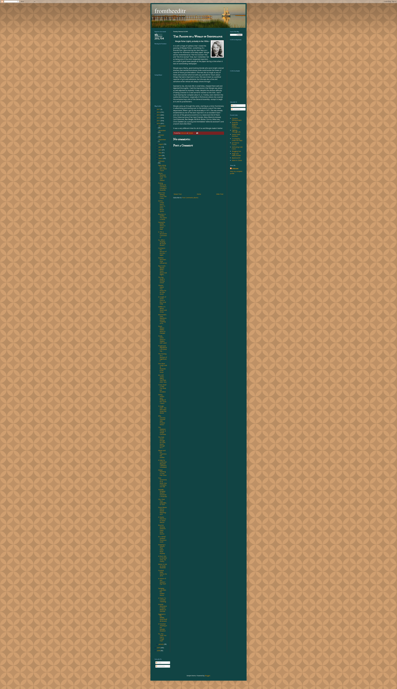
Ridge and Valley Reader (236, 154)
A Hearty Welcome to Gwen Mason (162, 519)
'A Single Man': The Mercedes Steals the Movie (162, 409)
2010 (159, 123)
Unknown (235, 169)
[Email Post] (197, 133)
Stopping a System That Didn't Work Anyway (161, 549)
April (160, 155)
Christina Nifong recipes (237, 119)
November (162, 130)
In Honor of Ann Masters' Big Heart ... (162, 582)
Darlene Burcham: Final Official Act (162, 260)
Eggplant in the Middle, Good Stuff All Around (162, 617)
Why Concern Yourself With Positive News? (161, 420)
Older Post (219, 194)
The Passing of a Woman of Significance (162, 357)
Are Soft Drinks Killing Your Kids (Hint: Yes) (162, 378)
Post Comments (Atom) (190, 198)
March (161, 158)
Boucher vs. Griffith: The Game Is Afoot (162, 216)
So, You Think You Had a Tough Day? (162, 637)
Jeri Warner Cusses (235, 144)
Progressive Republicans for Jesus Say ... (162, 348)
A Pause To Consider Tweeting (162, 600)
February (161, 161)
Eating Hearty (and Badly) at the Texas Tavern (162, 399)
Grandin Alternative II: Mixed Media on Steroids (162, 607)
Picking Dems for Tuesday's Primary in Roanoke (162, 186)
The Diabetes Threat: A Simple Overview (162, 430)
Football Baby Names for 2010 (162, 573)
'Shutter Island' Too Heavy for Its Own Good (162, 289)
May (160, 153)
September (162, 140)
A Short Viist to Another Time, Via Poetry (162, 558)
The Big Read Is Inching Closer (161, 279)
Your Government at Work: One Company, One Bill (162, 482)
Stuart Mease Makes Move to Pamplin (161, 329)
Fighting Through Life (236, 131)
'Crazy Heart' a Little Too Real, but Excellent (162, 388)
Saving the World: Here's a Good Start (161, 225)
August (161, 144)
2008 (159, 651)
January (161, 644)
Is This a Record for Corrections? (162, 234)
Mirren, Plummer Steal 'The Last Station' (162, 176)
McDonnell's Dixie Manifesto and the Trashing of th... (162, 319)
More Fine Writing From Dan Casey (162, 195)
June (160, 150)
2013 (159, 115)
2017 (159, 109)
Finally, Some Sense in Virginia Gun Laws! (162, 339)
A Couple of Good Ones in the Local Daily (162, 300)
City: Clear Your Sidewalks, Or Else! (162, 501)
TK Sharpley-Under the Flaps (237, 139)
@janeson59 (236, 158)
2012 (159, 118)
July (160, 147)
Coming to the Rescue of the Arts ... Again (162, 251)
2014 (159, 112)
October (161, 135)
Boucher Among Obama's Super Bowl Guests (162, 529)
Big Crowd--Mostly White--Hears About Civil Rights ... (162, 270)
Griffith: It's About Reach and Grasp (162, 309)
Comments (236, 109)
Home (199, 194)
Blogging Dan (236, 151)
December (162, 126)
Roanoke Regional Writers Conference (236, 125)
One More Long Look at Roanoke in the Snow (162, 368)
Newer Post (178, 194)
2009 (159, 648)
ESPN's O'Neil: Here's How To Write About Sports (161, 206)
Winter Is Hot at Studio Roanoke (162, 566)
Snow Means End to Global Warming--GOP (162, 510)
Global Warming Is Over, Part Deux (162, 472)
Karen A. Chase (237, 160)
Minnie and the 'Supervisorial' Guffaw (162, 453)
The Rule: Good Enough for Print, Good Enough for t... (162, 442)
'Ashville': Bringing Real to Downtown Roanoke (162, 493)
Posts (235, 106)
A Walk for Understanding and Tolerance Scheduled (162, 463)
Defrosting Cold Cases (237, 148)
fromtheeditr (170, 10)
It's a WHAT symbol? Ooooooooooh (162, 539)
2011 (159, 121)
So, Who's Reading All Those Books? (162, 242)
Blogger (207, 676)
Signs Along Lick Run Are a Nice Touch (162, 167)
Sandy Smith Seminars (236, 135)
